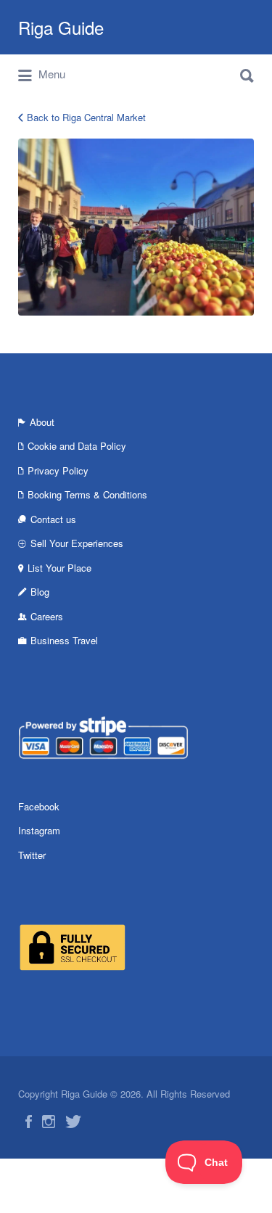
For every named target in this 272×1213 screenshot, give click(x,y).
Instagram (39, 830)
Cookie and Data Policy (77, 446)
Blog (39, 592)
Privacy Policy (58, 470)
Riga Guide (61, 27)
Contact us (53, 519)
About (42, 422)
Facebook (38, 806)
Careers (46, 616)
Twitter (32, 855)
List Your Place (59, 568)
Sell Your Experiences (76, 543)
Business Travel (64, 640)
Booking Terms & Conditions (87, 494)
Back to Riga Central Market (86, 117)
